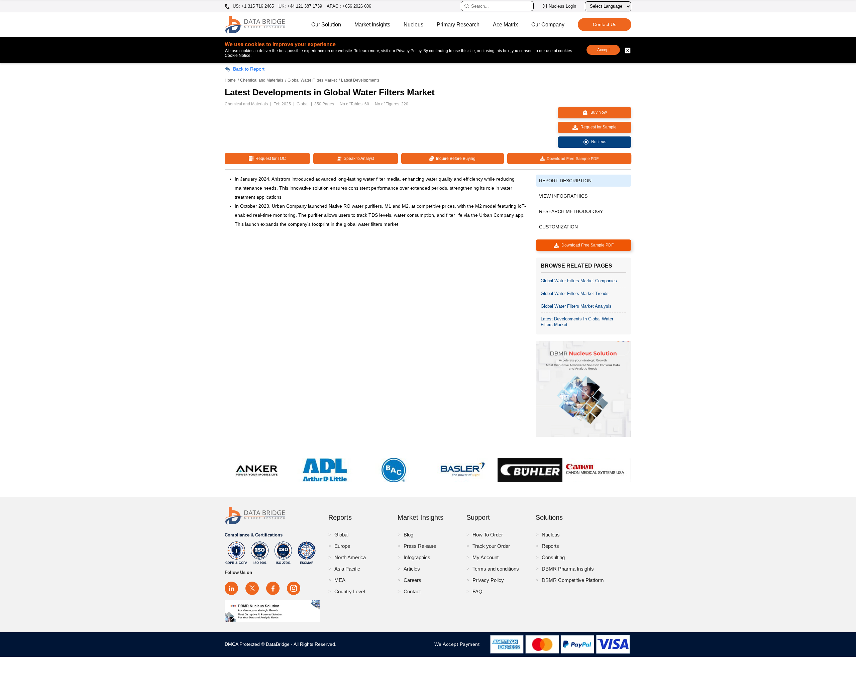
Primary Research (458, 24)
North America (350, 557)
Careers (412, 580)
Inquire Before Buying (454, 158)
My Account (485, 557)
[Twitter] (252, 588)
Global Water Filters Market (312, 80)
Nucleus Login (562, 6)
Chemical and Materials (261, 80)
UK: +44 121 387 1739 (300, 6)
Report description (565, 180)
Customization (558, 226)
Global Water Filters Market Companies (579, 280)
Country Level (349, 591)
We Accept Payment (458, 644)
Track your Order (491, 546)
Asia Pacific (347, 569)
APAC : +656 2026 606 (349, 6)
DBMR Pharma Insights (568, 569)
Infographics (417, 557)
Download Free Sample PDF (571, 158)
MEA (339, 580)
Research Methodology (571, 211)
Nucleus (413, 24)
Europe (342, 546)
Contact (412, 591)
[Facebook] (273, 588)
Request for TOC (269, 158)
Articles (412, 569)
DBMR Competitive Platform (573, 580)
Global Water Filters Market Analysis (576, 306)
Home (230, 80)
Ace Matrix (505, 24)
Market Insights (372, 24)
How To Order (487, 534)
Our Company (547, 24)
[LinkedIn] (231, 588)
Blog (408, 534)
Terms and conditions (495, 569)
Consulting (553, 557)
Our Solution (326, 24)
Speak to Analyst (358, 158)
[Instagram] (293, 588)
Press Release (420, 546)
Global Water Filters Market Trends (575, 293)
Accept (603, 49)
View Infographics (563, 196)
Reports (550, 546)
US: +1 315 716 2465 (252, 6)
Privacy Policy (488, 580)
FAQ (477, 591)
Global (341, 534)
